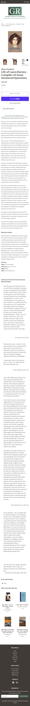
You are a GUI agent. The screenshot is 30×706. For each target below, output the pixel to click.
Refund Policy (15, 675)
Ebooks (15, 655)
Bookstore (15, 653)
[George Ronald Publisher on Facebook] (13, 683)
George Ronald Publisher (16, 701)
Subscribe (24, 696)
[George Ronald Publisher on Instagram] (17, 683)
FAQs (15, 661)
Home (2, 24)
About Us (15, 659)
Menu (4, 2)
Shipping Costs (15, 673)
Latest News (15, 657)
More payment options (15, 103)
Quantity (3, 85)
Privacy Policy (15, 670)
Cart (27, 2)
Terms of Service (15, 668)
